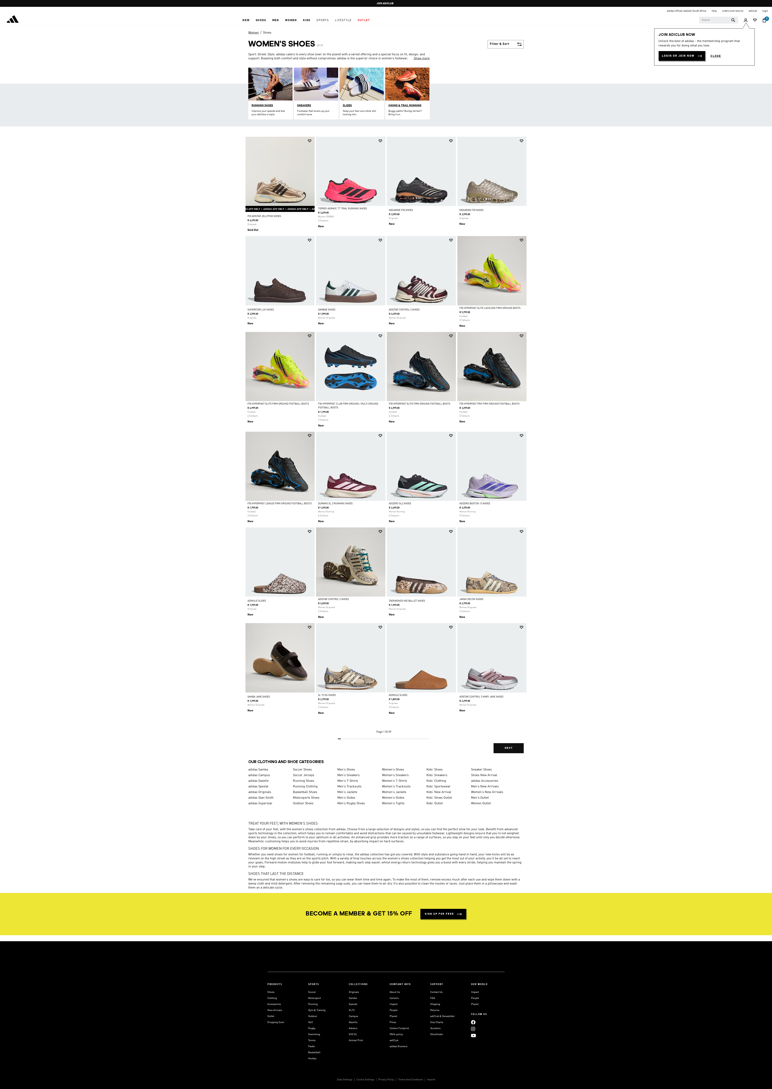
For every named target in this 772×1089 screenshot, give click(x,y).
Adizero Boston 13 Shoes (474, 503)
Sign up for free (439, 914)
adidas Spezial (258, 786)
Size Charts (436, 1022)
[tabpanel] (386, 448)
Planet (393, 1016)
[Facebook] (473, 1022)
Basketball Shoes (305, 792)
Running (313, 1004)
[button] (246, 20)
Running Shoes (303, 781)
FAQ (432, 998)
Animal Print (356, 1040)
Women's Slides (393, 797)
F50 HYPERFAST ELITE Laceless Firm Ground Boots (489, 308)
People (394, 1010)
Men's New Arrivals (485, 786)
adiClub (394, 1040)
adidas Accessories (484, 781)
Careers (394, 998)
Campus (353, 1016)
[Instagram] (473, 1028)
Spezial (353, 1004)
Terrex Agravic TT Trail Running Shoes (342, 209)
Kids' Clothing (436, 781)
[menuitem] (246, 20)
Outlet (270, 1016)
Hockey (312, 1058)
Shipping (435, 1004)
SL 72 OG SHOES (327, 695)
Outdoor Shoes (303, 803)
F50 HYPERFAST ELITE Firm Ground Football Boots (278, 404)
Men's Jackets (347, 792)
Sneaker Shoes (481, 769)
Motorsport (314, 998)
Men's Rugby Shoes (351, 803)
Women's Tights (393, 803)
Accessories (274, 1004)
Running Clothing (305, 786)
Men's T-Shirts (347, 781)
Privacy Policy (386, 1079)
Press (393, 1022)
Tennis (311, 1040)
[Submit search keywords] (733, 20)
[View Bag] (764, 20)
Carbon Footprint (399, 1028)
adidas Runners (398, 1046)
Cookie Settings (365, 1079)
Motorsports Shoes (306, 797)
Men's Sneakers (348, 775)
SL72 (352, 1010)
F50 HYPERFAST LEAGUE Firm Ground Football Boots (279, 503)
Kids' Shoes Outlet (439, 797)
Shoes (267, 32)
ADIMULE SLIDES (256, 601)
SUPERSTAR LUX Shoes (260, 310)
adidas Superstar (260, 803)
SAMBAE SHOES (326, 310)
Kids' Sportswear (438, 786)
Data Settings (344, 1079)
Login (765, 11)
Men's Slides (346, 797)
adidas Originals (259, 792)
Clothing (272, 998)
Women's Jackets (394, 792)
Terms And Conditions (410, 1079)
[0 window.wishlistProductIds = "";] (755, 20)
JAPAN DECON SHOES (471, 599)
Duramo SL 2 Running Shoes (335, 503)
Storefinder (436, 1034)
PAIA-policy (396, 1034)
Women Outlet (481, 803)
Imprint (431, 1079)
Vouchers (435, 1028)
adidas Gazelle (258, 781)
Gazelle (353, 1022)
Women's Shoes (393, 769)
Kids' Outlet (434, 803)
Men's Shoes (346, 769)
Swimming (314, 1034)
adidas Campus (259, 775)
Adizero (353, 1028)
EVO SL (353, 1034)
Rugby (311, 1028)
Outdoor (312, 1016)
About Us (395, 992)
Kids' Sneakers (436, 775)
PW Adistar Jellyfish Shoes (264, 216)
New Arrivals (274, 1010)
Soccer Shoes (302, 769)
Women (253, 32)
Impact (393, 1004)
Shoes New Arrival (484, 775)
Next (509, 748)
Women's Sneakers (395, 775)
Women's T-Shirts (394, 781)
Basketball (314, 1052)
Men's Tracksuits (349, 786)
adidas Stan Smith (261, 797)
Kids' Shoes (434, 769)
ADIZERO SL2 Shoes (400, 503)
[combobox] (718, 20)
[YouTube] (473, 1035)
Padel (311, 1046)
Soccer (312, 992)
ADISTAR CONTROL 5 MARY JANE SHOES (481, 697)
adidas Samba (258, 769)
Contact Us (436, 992)
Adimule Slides (398, 695)
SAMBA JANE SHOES (258, 697)
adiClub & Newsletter (442, 1016)
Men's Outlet (480, 797)
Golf (310, 1022)
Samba (353, 998)
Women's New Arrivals (487, 792)
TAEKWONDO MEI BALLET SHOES (407, 601)
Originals (354, 992)
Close (715, 56)
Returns (434, 1010)
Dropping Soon (275, 1022)
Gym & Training (316, 1010)
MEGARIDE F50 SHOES (401, 210)
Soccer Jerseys (303, 775)
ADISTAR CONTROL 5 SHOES (404, 310)
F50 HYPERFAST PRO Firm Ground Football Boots (489, 404)
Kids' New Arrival (438, 792)
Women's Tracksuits (396, 786)
